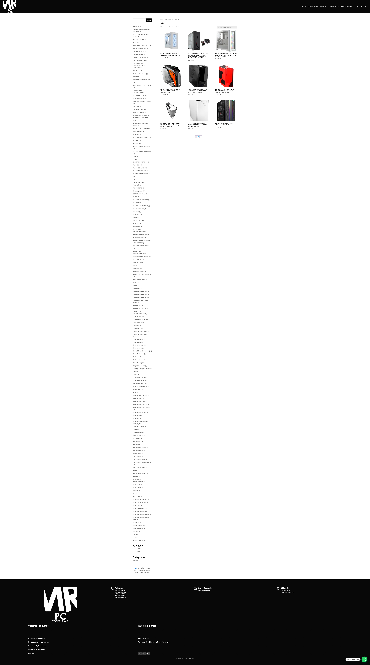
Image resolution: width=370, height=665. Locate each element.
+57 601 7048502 (120, 590)
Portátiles (31, 654)
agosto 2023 (137, 549)
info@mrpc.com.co (204, 590)
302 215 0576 (122, 594)
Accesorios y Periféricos (36, 650)
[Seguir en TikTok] (148, 653)
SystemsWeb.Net (189, 658)
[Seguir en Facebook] (144, 653)
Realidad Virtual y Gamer (36, 638)
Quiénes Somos (313, 6)
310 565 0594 (122, 592)
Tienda (322, 6)
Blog (357, 6)
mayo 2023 (136, 552)
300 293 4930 (122, 597)
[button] (364, 659)
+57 (116, 592)
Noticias (135, 560)
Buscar (149, 20)
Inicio (304, 6)
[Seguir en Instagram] (140, 653)
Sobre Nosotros (143, 638)
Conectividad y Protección (37, 646)
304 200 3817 (122, 595)
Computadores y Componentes (38, 642)
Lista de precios (334, 6)
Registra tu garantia (347, 6)
